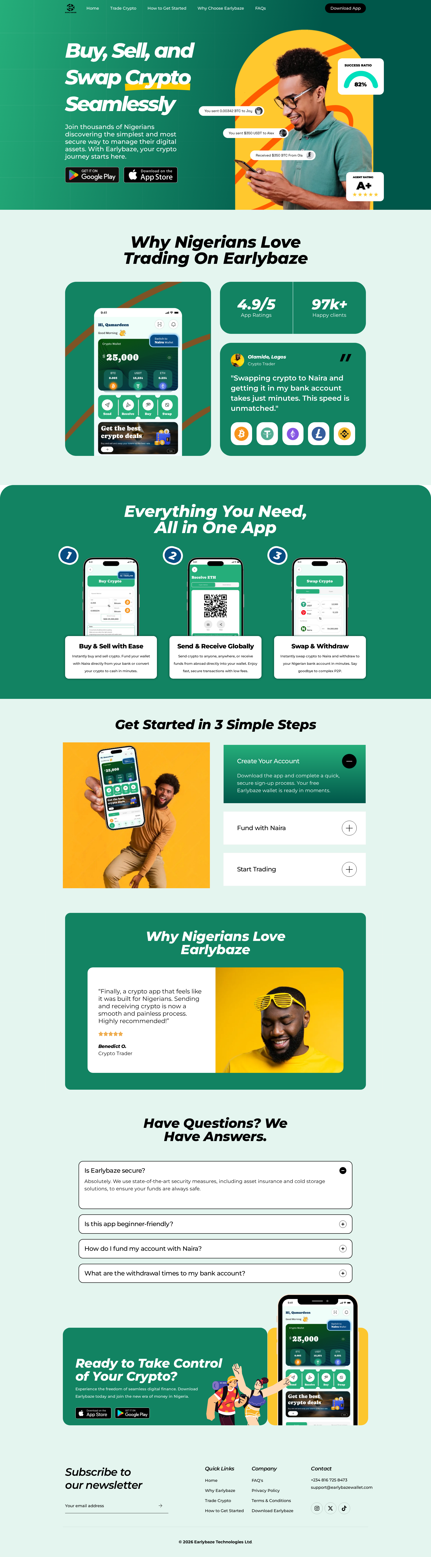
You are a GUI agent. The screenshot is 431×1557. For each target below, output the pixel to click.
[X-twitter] (330, 1508)
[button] (294, 774)
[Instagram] (317, 1508)
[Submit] (161, 1506)
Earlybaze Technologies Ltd (223, 1542)
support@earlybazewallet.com (342, 1487)
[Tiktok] (344, 1508)
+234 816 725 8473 (329, 1480)
